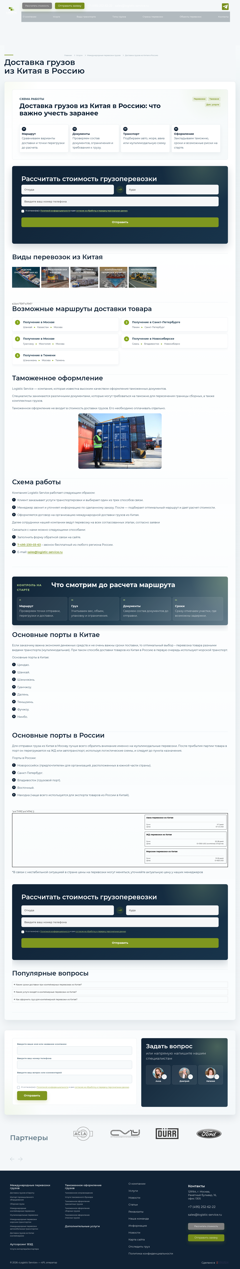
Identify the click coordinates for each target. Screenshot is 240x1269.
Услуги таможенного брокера (79, 1197)
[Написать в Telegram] (225, 7)
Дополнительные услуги (82, 1226)
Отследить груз (139, 1246)
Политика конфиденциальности (150, 1253)
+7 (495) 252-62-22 (100, 5)
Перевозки (199, 99)
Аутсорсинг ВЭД (21, 1244)
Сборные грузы (17, 1204)
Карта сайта (136, 1239)
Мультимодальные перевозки (24, 1215)
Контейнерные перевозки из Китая (114, 271)
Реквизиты (135, 1211)
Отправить (32, 1095)
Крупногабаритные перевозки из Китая (143, 271)
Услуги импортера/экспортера (24, 1249)
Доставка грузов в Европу (22, 1193)
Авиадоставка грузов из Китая (84, 271)
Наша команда (138, 1218)
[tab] (120, 985)
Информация (137, 1225)
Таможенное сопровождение (79, 1193)
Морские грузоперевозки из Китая (26, 272)
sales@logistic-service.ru (132, 5)
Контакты (223, 17)
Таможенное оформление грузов (83, 1187)
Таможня (214, 99)
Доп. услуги (212, 104)
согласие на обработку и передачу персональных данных (102, 211)
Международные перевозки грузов (30, 1187)
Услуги (56, 17)
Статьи (133, 1204)
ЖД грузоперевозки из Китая (55, 271)
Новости (134, 1197)
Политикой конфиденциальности (55, 211)
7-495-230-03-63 (29, 544)
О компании (29, 17)
